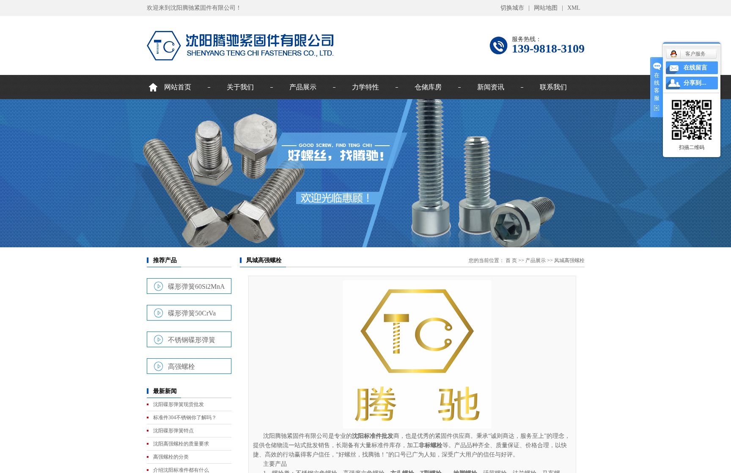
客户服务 (695, 54)
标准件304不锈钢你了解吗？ (185, 417)
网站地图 (546, 8)
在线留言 (695, 67)
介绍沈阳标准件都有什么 (181, 470)
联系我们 (553, 87)
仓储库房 (428, 87)
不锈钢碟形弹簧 (191, 339)
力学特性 (365, 87)
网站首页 (177, 87)
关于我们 (240, 87)
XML (573, 8)
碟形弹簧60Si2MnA (196, 286)
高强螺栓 (181, 366)
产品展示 (302, 87)
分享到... (695, 83)
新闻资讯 (490, 87)
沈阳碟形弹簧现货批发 (178, 404)
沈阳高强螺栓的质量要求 (181, 444)
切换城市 (512, 8)
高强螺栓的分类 (171, 457)
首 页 (511, 260)
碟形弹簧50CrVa (192, 313)
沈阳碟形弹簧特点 (173, 431)
